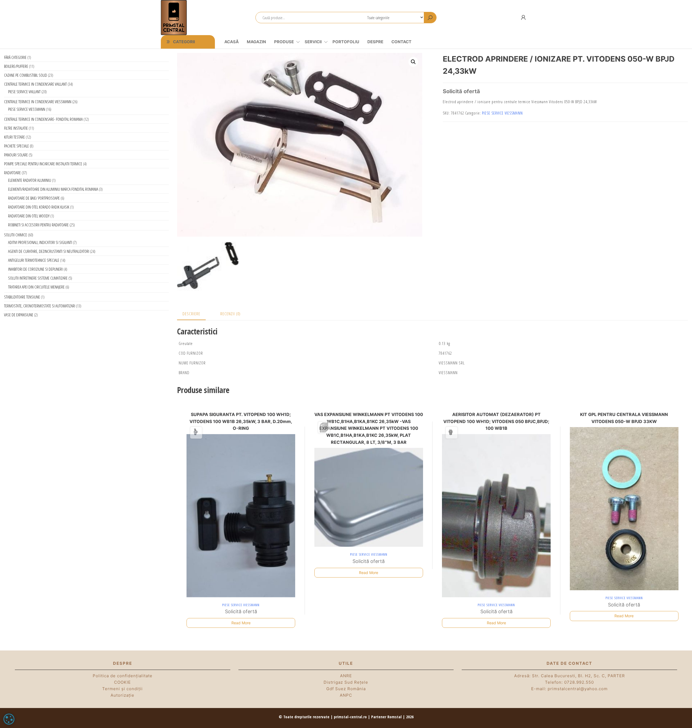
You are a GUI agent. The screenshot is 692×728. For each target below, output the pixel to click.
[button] (413, 62)
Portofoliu (345, 41)
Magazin (256, 41)
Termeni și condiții (122, 688)
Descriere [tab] (191, 313)
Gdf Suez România (346, 688)
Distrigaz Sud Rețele (346, 682)
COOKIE (122, 682)
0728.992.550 (579, 682)
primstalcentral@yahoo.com (578, 688)
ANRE (346, 675)
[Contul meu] (523, 17)
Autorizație (122, 695)
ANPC (346, 695)
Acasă (231, 41)
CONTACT (401, 41)
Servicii (313, 41)
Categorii (184, 41)
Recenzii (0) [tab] (230, 313)
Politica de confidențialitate (122, 675)
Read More (241, 622)
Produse (284, 41)
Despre (375, 41)
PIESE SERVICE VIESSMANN (502, 113)
